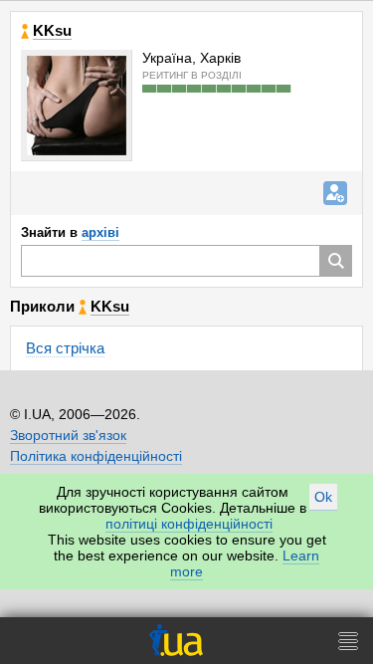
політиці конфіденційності (189, 524)
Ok (323, 497)
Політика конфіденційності (96, 456)
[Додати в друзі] (335, 193)
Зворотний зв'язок (68, 435)
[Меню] (348, 640)
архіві (100, 232)
